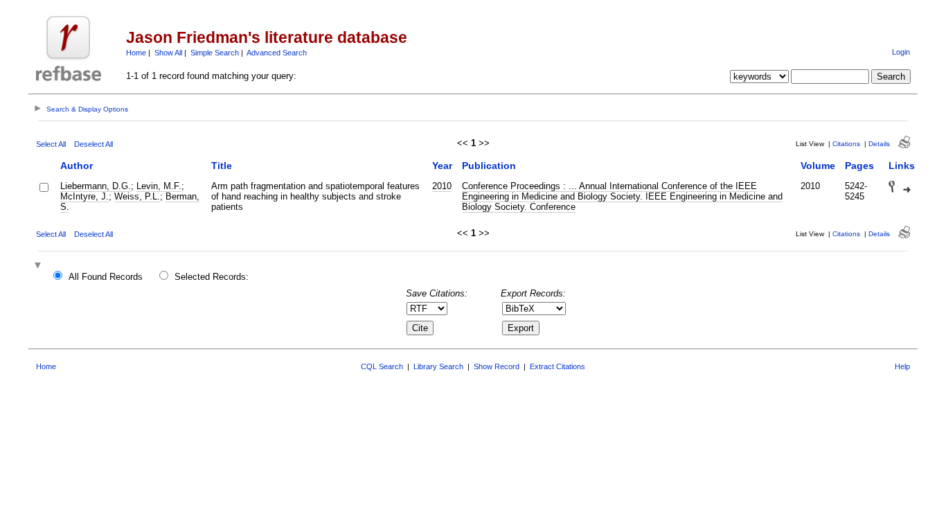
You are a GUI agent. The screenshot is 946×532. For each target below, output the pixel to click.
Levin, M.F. (158, 186)
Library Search (438, 366)
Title (221, 165)
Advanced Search (277, 52)
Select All (51, 144)
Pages (859, 165)
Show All (168, 52)
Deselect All (93, 144)
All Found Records (106, 277)
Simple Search (214, 52)
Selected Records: (212, 277)
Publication (489, 165)
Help (902, 366)
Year (442, 165)
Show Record (496, 366)
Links (902, 165)
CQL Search (382, 366)
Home (136, 52)
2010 (442, 186)
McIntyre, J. (84, 196)
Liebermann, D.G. (95, 186)
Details (879, 144)
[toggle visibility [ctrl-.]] (39, 266)
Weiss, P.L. (137, 196)
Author (76, 165)
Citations (846, 144)
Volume (818, 165)
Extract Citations (557, 366)
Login (901, 52)
